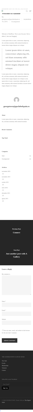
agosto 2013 (5, 198)
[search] (26, 11)
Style (3, 156)
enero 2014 (5, 187)
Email (4, 310)
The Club (4, 361)
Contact (4, 370)
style (19, 143)
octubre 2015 (5, 182)
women (26, 143)
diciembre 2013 (6, 193)
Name (4, 301)
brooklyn (5, 143)
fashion (13, 143)
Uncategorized (15, 21)
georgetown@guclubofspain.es (11, 19)
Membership (5, 365)
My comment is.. (6, 274)
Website (4, 319)
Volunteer (4, 368)
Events (3, 363)
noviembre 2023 (6, 171)
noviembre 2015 (6, 177)
